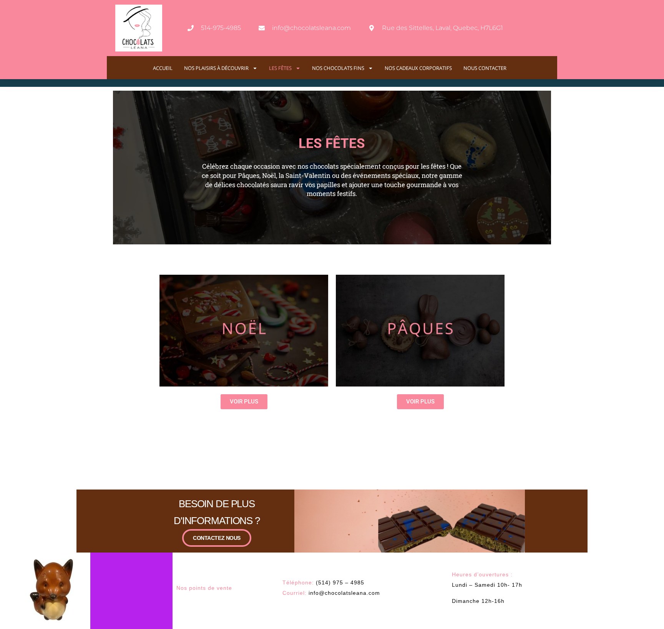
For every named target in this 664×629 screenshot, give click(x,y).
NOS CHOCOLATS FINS (338, 68)
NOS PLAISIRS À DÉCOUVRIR (216, 68)
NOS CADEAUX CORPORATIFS (418, 68)
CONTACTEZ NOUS (217, 538)
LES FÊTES (280, 68)
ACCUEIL (163, 68)
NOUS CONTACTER (484, 68)
